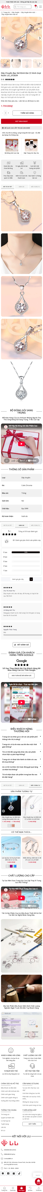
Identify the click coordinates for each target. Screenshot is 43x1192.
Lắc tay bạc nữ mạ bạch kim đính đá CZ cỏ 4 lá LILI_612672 (11, 860)
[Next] (39, 38)
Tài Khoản (39, 1190)
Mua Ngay (21, 1190)
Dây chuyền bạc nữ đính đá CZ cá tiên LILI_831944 (32, 818)
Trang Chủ (4, 1190)
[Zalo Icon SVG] (2, 1173)
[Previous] (3, 38)
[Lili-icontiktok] (19, 1173)
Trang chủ (6, 12)
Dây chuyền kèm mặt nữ (9, 14)
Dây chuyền (15, 12)
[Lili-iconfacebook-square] (8, 1173)
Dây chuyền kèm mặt (28, 12)
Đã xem (30, 1190)
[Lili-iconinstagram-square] (14, 1173)
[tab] (21, 738)
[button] (21, 121)
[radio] (9, 825)
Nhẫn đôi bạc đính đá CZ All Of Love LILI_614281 (32, 859)
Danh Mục (13, 1190)
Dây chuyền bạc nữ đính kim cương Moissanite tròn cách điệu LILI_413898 (11, 819)
